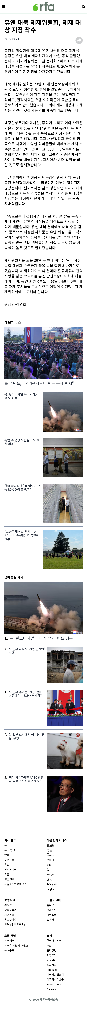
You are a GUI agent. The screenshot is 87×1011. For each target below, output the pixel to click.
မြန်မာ (50, 855)
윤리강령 (51, 950)
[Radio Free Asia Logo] (43, 6)
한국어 (50, 860)
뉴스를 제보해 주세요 (16, 945)
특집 (6, 865)
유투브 (50, 905)
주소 (49, 945)
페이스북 (51, 915)
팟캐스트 (51, 910)
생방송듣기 (10, 910)
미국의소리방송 (55, 979)
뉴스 (6, 845)
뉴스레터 (9, 940)
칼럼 (6, 855)
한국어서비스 (54, 940)
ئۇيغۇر (50, 879)
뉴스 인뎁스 (10, 850)
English (51, 889)
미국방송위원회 (55, 974)
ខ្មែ (48, 869)
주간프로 (9, 860)
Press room (54, 984)
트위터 (50, 919)
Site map (52, 970)
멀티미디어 (10, 869)
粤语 (49, 850)
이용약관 (51, 960)
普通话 (51, 845)
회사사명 (51, 965)
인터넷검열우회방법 (15, 924)
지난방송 (9, 915)
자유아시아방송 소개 (15, 884)
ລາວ (49, 865)
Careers (51, 989)
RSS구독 (9, 950)
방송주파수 (10, 919)
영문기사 (9, 879)
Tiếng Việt (52, 884)
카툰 (6, 874)
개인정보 (51, 955)
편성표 (8, 905)
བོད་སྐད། (51, 874)
